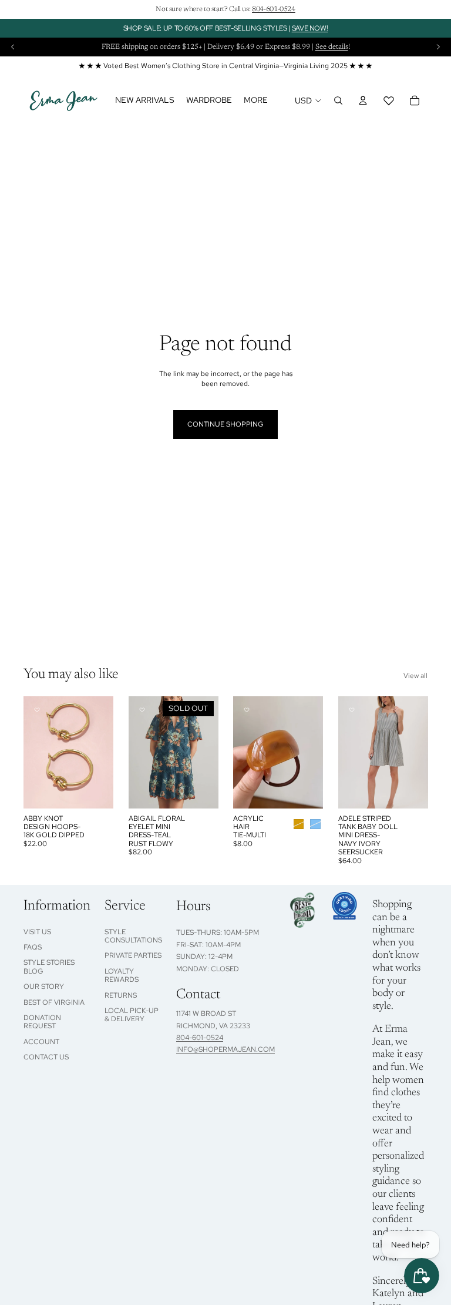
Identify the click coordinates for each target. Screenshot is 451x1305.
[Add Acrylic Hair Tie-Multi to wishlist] (246, 709)
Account (41, 1041)
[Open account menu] (363, 100)
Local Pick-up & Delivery (132, 1015)
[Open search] (338, 100)
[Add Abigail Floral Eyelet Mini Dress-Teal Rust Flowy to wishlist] (142, 709)
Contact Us (46, 1057)
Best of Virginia (54, 1002)
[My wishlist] (389, 100)
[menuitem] (256, 100)
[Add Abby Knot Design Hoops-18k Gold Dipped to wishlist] (37, 709)
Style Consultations (133, 936)
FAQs (32, 947)
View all (415, 675)
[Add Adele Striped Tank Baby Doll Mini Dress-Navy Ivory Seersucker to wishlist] (351, 709)
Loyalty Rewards (122, 975)
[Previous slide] (13, 47)
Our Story (43, 986)
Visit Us (37, 932)
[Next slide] (438, 47)
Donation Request (42, 1022)
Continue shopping (225, 424)
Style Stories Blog (49, 966)
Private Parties (133, 955)
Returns (121, 995)
